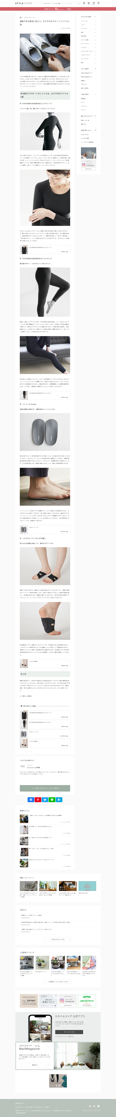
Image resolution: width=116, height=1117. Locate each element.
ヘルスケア (84, 47)
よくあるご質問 (56, 3)
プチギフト (84, 84)
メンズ (82, 24)
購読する (34, 1065)
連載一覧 (83, 124)
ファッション (84, 21)
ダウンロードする (69, 1032)
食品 (82, 62)
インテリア (84, 28)
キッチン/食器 (84, 40)
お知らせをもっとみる (58, 939)
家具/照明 (83, 36)
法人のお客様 (37, 1107)
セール (82, 102)
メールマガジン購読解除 (87, 142)
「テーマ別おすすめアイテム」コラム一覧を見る (45, 788)
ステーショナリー (85, 43)
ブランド (83, 110)
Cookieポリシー (49, 1110)
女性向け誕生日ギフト (86, 73)
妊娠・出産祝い (85, 88)
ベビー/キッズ (84, 58)
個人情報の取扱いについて (39, 1110)
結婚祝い (83, 80)
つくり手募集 (45, 1107)
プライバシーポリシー (25, 1110)
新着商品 (83, 98)
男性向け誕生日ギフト (86, 77)
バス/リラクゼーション (87, 51)
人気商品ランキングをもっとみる (58, 981)
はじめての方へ (47, 3)
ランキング (84, 106)
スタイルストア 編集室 (33, 767)
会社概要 (68, 1110)
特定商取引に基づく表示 (59, 1110)
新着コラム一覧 (85, 120)
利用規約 (17, 1110)
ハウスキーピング (85, 55)
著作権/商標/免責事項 (21, 1113)
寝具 (82, 32)
